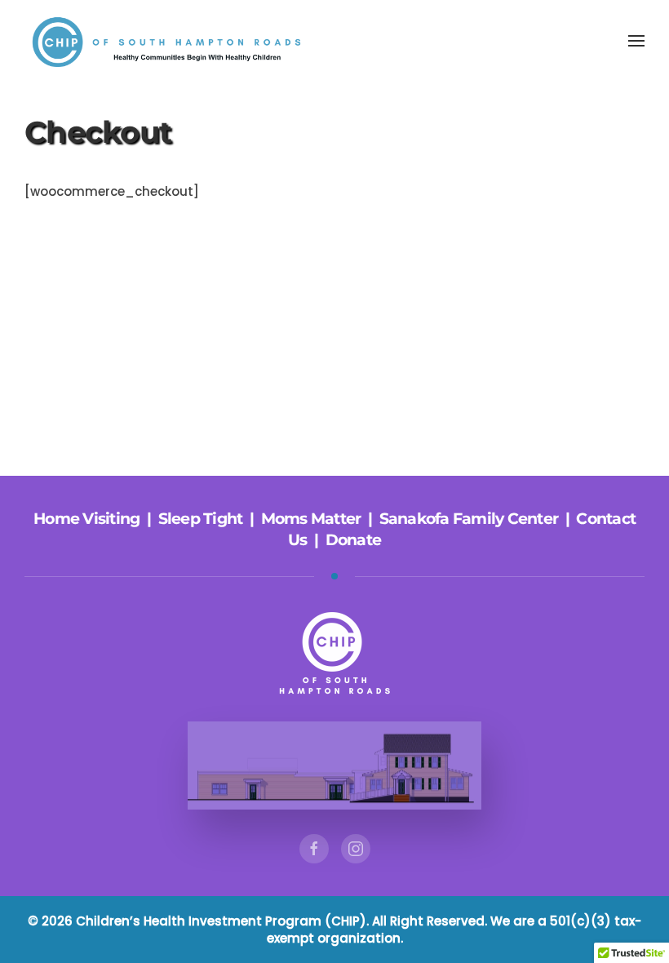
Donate (354, 539)
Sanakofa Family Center (469, 518)
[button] (636, 40)
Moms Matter (311, 518)
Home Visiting (86, 518)
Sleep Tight (200, 518)
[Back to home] (171, 40)
